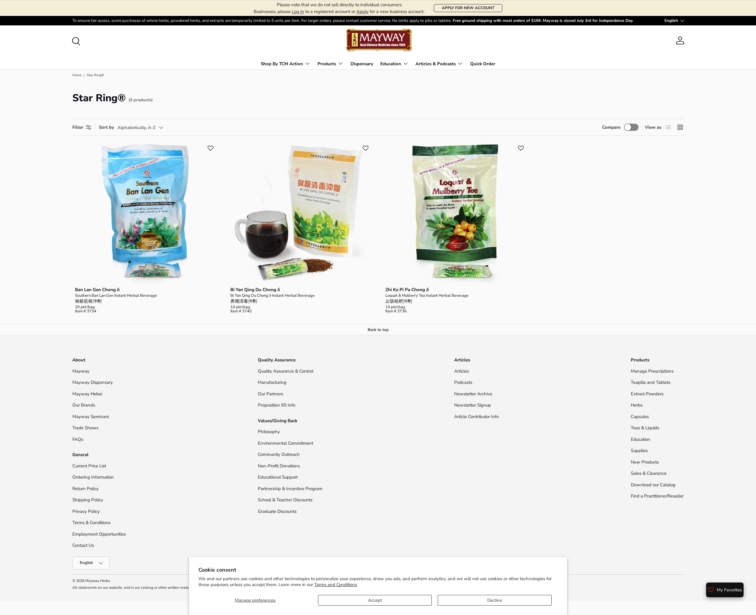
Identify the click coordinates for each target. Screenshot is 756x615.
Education (390, 64)
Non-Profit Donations (279, 466)
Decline (494, 600)
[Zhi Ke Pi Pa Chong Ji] (455, 213)
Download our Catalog (653, 485)
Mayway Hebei (87, 394)
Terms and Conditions (335, 585)
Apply (362, 11)
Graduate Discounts (277, 511)
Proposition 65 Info (276, 405)
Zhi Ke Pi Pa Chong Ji (407, 290)
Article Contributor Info (476, 417)
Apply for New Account (468, 8)
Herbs (637, 405)
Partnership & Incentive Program (290, 489)
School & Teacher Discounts (285, 500)
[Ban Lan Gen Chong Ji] (145, 213)
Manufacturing (272, 382)
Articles (461, 371)
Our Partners (270, 394)
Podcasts (463, 382)
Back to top (378, 329)
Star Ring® (95, 75)
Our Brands (83, 405)
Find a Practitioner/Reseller (657, 496)
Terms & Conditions (91, 523)
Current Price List (89, 466)
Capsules (640, 417)
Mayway (80, 371)
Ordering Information (93, 477)
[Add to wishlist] (210, 148)
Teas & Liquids (645, 428)
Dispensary (362, 64)
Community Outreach (279, 454)
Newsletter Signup (472, 405)
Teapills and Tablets (650, 382)
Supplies (639, 450)
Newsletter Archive (473, 394)
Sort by (106, 127)
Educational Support (278, 477)
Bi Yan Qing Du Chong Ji (255, 290)
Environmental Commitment (285, 443)
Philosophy (269, 432)
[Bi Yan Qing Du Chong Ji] (300, 213)
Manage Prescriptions (652, 371)
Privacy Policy (86, 511)
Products (326, 64)
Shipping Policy (87, 500)
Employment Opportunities (99, 534)
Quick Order (482, 64)
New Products (645, 462)
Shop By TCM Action (282, 64)
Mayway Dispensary (92, 382)
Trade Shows (85, 428)
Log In (298, 11)
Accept (375, 600)
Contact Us (83, 545)
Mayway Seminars (90, 417)
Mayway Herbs (97, 580)
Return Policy (85, 489)
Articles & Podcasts (436, 64)
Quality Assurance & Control (285, 371)
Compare (611, 127)
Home (77, 75)
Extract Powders (647, 394)
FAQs (77, 439)
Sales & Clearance (649, 473)
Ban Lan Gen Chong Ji (97, 290)
